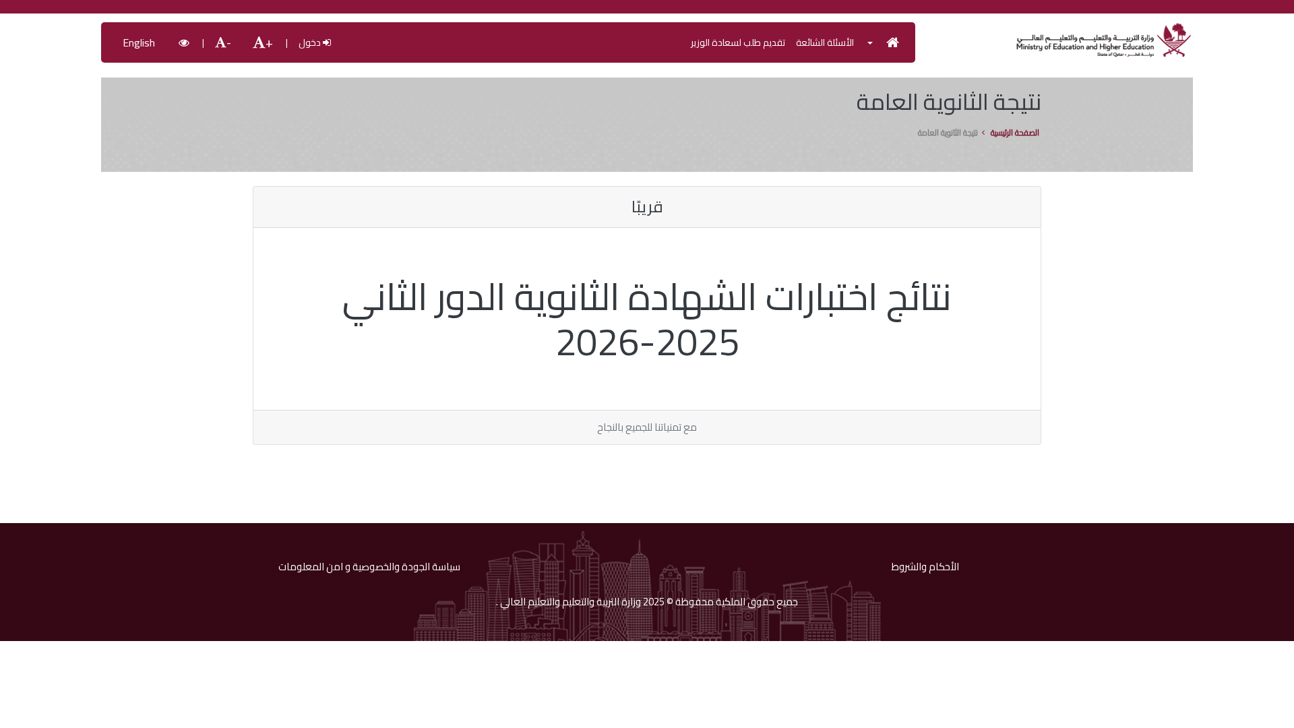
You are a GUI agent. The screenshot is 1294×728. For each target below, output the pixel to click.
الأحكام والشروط (925, 567)
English (139, 42)
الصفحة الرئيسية (1015, 133)
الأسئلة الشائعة (825, 42)
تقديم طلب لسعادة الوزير (738, 42)
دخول (311, 42)
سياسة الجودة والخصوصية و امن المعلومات (369, 567)
